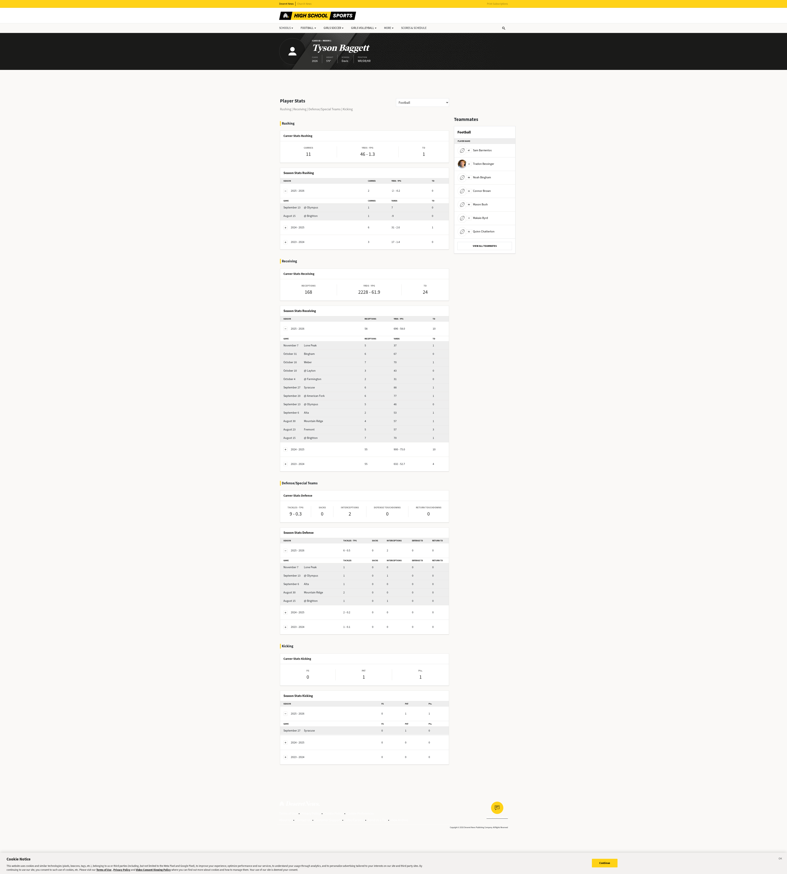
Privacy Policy (310, 813)
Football (307, 28)
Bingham (299, 354)
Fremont (299, 429)
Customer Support (328, 820)
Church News (304, 4)
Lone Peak (300, 345)
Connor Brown (479, 191)
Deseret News (286, 4)
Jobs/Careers (354, 820)
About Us (285, 820)
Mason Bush (478, 204)
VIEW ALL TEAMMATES (485, 246)
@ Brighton (300, 216)
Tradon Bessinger (481, 164)
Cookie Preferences (360, 813)
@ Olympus (300, 207)
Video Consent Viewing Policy (153, 870)
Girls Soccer (332, 28)
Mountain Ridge (303, 421)
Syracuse (299, 387)
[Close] (780, 859)
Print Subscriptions (497, 4)
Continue (604, 863)
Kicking (348, 109)
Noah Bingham (479, 177)
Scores (413, 28)
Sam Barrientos (480, 150)
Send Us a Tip (377, 820)
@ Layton (299, 371)
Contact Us (303, 820)
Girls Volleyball (362, 28)
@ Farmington (302, 379)
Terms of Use (288, 813)
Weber (297, 362)
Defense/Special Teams (324, 109)
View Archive (399, 820)
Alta (296, 413)
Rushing (285, 109)
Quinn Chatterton (481, 231)
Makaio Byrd (478, 218)
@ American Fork (304, 396)
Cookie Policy (333, 813)
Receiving (299, 109)
